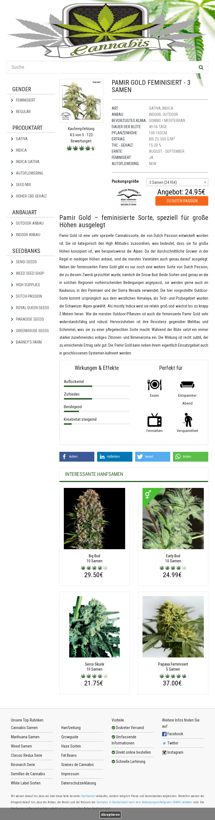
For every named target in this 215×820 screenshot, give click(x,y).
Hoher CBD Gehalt (31, 196)
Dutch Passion (28, 296)
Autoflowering (29, 173)
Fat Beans (69, 755)
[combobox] (177, 182)
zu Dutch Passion (182, 201)
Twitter (172, 743)
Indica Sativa (27, 161)
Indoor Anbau (27, 234)
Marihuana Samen (25, 737)
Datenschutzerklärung (78, 783)
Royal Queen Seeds (32, 308)
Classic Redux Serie (26, 755)
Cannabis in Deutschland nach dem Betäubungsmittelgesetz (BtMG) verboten (144, 802)
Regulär (23, 111)
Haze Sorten (71, 746)
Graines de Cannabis (77, 764)
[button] (77, 457)
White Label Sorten (26, 783)
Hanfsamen (88, 796)
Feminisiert (25, 100)
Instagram (175, 752)
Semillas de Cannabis (28, 774)
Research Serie (23, 764)
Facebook (175, 734)
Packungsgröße (125, 181)
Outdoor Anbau (29, 223)
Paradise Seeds (29, 319)
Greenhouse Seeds (32, 330)
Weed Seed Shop (29, 273)
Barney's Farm (28, 342)
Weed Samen (21, 746)
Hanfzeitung (71, 727)
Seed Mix (23, 184)
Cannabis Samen (24, 727)
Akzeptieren (110, 815)
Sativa (21, 139)
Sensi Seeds (26, 262)
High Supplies (27, 285)
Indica (21, 150)
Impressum (70, 774)
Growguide (69, 737)
